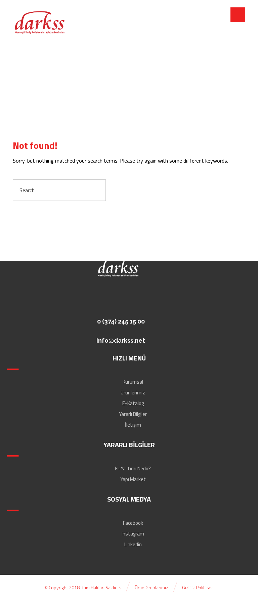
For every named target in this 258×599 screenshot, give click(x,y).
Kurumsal (133, 382)
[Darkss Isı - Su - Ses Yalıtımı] (40, 23)
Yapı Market (133, 479)
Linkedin (133, 544)
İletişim (133, 425)
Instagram (133, 534)
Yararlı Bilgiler (133, 414)
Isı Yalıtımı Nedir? (133, 468)
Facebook (133, 523)
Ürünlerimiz (133, 392)
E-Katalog (133, 403)
